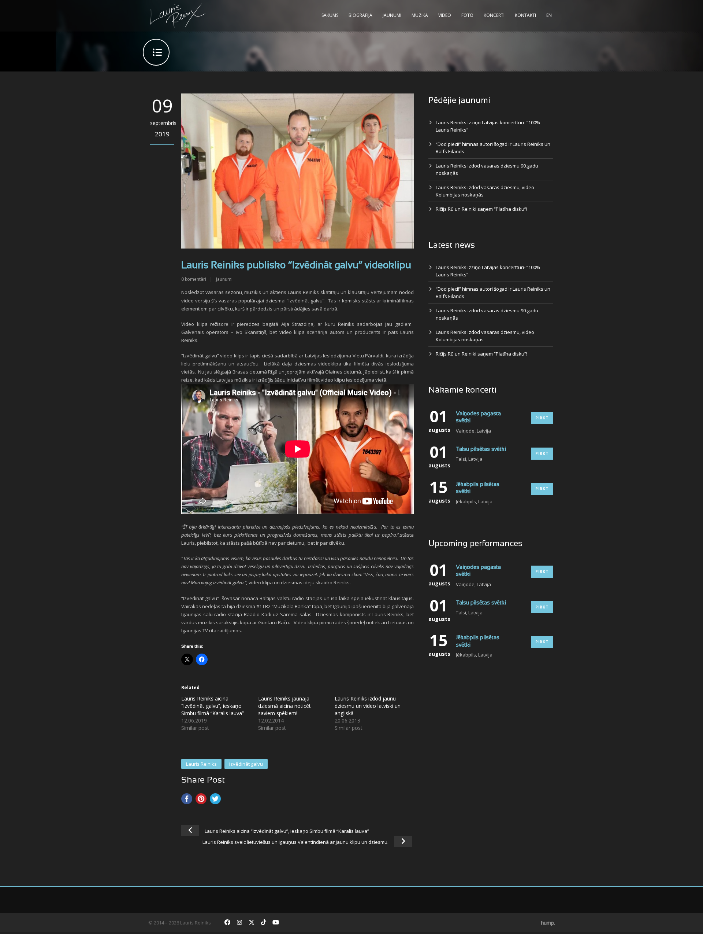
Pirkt (541, 417)
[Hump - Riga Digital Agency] (548, 922)
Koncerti (494, 15)
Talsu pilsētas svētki (481, 449)
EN (549, 15)
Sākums (329, 15)
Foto (467, 15)
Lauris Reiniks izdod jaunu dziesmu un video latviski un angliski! (368, 706)
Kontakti (525, 15)
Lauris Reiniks (201, 764)
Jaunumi (392, 15)
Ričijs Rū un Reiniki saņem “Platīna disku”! (481, 209)
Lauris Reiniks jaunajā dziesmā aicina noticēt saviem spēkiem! (284, 706)
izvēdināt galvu (246, 764)
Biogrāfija (360, 15)
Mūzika (420, 15)
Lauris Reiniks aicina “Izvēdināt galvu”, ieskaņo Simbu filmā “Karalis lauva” (212, 706)
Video (444, 15)
